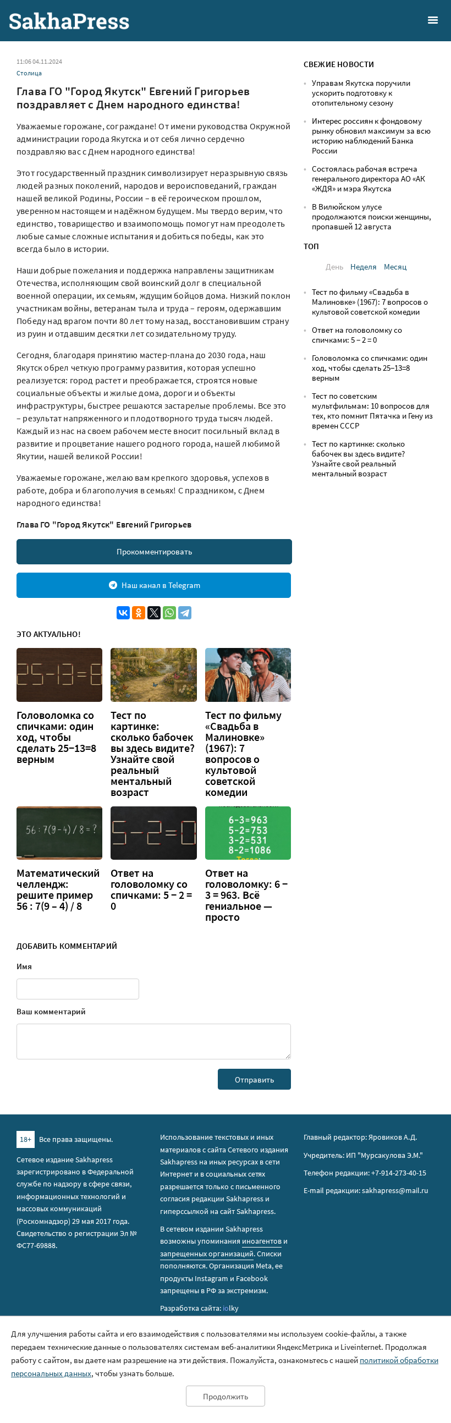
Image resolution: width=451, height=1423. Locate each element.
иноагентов (262, 1241)
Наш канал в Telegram (161, 585)
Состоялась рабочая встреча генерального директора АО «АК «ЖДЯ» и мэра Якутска (368, 178)
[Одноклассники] (138, 612)
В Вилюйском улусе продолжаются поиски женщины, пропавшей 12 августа (371, 216)
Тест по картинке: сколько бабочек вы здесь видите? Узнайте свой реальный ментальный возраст (153, 753)
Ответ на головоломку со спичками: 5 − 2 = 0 (151, 889)
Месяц (395, 266)
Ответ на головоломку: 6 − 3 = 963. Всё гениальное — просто (246, 895)
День (334, 266)
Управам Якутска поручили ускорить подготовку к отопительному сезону (361, 93)
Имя (24, 966)
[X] (154, 612)
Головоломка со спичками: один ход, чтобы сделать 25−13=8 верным (56, 737)
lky (231, 1308)
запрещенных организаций (207, 1254)
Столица (29, 73)
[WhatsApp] (169, 612)
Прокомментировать (154, 551)
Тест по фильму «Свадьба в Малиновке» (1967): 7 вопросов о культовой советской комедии (243, 753)
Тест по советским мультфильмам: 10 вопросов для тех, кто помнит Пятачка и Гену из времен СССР (372, 411)
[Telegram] (184, 612)
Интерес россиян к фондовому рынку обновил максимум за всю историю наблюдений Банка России (371, 136)
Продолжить (225, 1396)
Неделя (363, 266)
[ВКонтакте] (123, 612)
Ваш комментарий (51, 1011)
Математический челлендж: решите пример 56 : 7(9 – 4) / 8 (58, 889)
